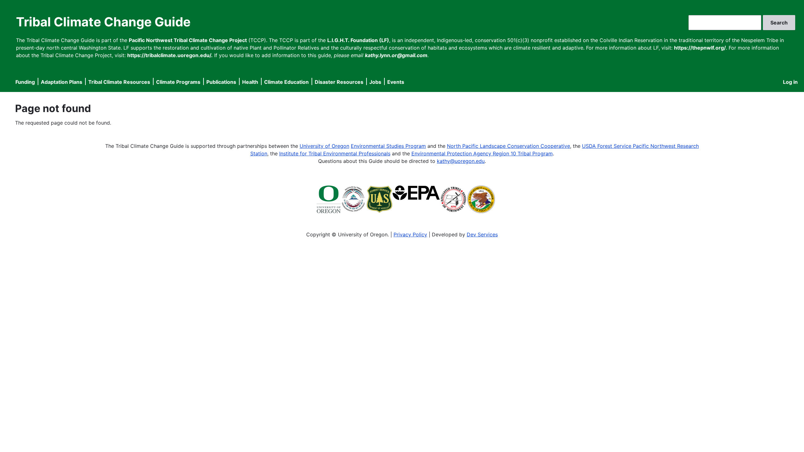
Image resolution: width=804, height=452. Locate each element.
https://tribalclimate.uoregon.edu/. (170, 55)
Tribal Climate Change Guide (103, 22)
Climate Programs (178, 82)
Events (395, 82)
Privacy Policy (410, 234)
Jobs (375, 82)
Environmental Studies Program (388, 146)
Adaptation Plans (61, 82)
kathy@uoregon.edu (461, 161)
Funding (25, 82)
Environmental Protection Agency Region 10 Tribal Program (482, 153)
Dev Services (482, 234)
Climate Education (286, 82)
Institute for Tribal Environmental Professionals (334, 153)
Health (250, 82)
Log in (790, 82)
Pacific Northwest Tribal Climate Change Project (188, 40)
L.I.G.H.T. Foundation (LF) (358, 40)
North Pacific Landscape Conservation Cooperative (508, 146)
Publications (221, 82)
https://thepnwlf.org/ (700, 48)
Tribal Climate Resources (119, 82)
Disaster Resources (339, 82)
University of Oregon (324, 146)
